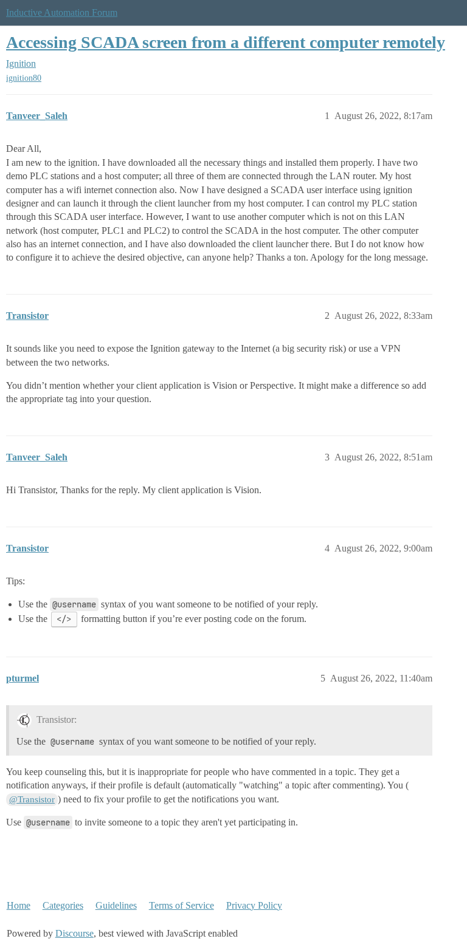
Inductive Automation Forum (61, 12)
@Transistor (32, 799)
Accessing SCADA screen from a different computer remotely (225, 42)
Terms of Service (181, 905)
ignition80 (23, 78)
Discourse (74, 933)
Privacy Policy (254, 905)
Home (18, 905)
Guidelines (116, 905)
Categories (63, 905)
